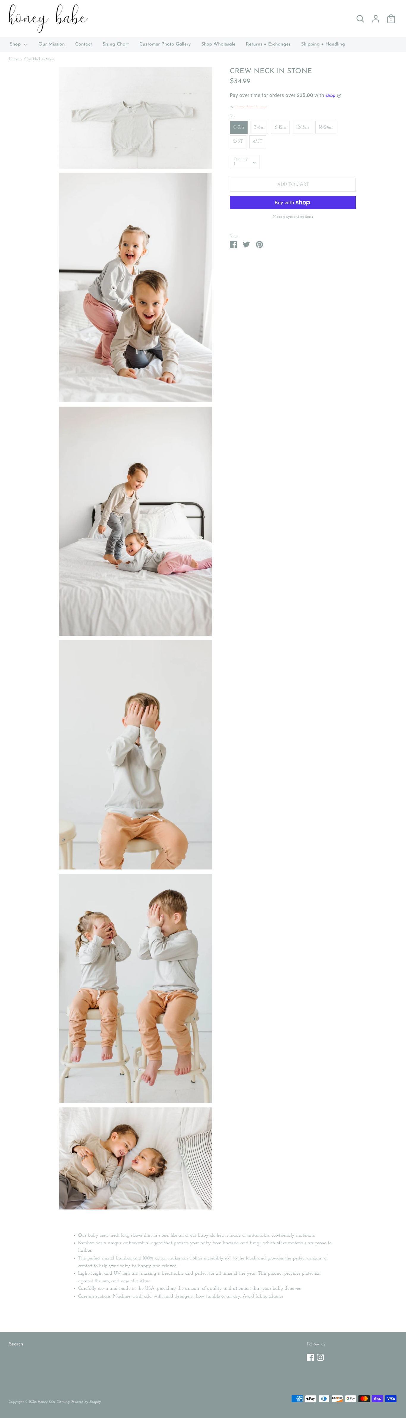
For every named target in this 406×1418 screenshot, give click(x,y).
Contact (83, 44)
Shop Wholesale (218, 44)
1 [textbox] (234, 164)
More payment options (293, 216)
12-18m (302, 127)
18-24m (326, 127)
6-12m (280, 127)
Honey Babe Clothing (251, 106)
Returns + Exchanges (268, 44)
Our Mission (51, 44)
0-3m (238, 127)
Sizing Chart (116, 44)
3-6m (259, 127)
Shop (16, 44)
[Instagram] (320, 1356)
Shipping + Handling (323, 44)
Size (232, 116)
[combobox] (244, 161)
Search (16, 1344)
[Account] (376, 16)
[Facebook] (310, 1356)
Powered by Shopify (86, 1402)
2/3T (238, 141)
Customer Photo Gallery (165, 44)
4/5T (257, 141)
